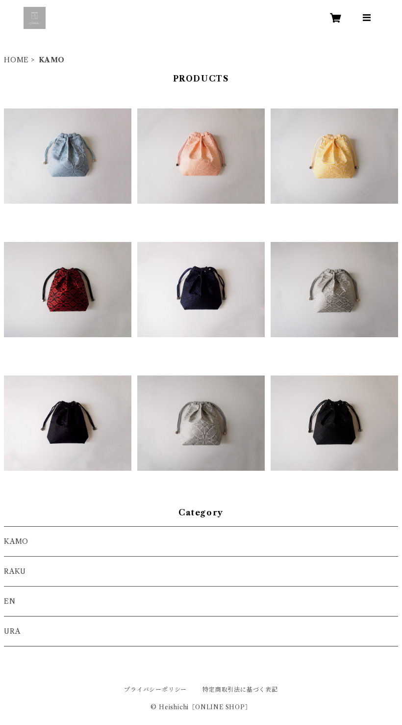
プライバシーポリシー (155, 689)
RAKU (15, 571)
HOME (16, 59)
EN (10, 601)
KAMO (16, 541)
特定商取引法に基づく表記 (240, 689)
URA (12, 631)
